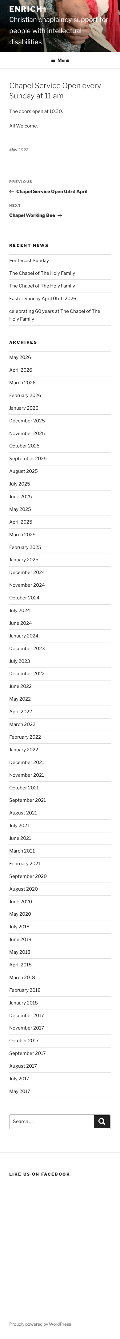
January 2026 (23, 408)
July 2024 (19, 610)
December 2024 (27, 572)
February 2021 (24, 863)
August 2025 (23, 471)
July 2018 (19, 927)
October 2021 (24, 788)
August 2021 (23, 813)
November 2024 (27, 585)
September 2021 (27, 800)
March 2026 (22, 383)
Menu (63, 60)
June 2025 (20, 496)
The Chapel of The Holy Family (42, 273)
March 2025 (22, 535)
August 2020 (23, 889)
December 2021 (26, 762)
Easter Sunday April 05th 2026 (42, 298)
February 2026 (25, 395)
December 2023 (27, 648)
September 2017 (27, 1053)
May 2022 (20, 699)
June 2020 (20, 902)
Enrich (25, 9)
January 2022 (23, 750)
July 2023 (19, 661)
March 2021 (22, 851)
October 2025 (24, 446)
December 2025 (27, 421)
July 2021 (19, 825)
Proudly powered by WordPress (40, 1324)
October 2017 (24, 1040)
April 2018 (20, 965)
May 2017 (19, 1091)
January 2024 (23, 636)
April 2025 (20, 522)
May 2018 (19, 952)
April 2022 (20, 712)
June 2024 (20, 623)
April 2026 (20, 370)
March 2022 (22, 724)
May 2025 (20, 509)
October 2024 (24, 598)
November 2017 (26, 1028)
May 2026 (20, 357)
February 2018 (25, 990)
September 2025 (28, 458)
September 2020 (28, 876)
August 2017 (23, 1066)
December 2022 (27, 673)
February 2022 (25, 737)
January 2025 (23, 560)
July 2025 (19, 484)
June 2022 (20, 686)
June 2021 (20, 838)
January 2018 (23, 1003)
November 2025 (27, 433)
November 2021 (26, 775)
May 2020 (20, 914)
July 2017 (19, 1079)
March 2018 (22, 977)
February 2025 (25, 547)
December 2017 (26, 1015)
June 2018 (20, 939)
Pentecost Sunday (29, 260)
